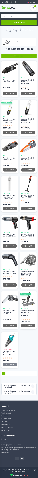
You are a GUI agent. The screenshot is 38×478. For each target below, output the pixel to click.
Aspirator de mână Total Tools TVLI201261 (9, 352)
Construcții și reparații (8, 410)
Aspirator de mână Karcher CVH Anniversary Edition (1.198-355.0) (27, 313)
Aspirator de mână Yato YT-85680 (27, 196)
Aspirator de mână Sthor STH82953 (9, 158)
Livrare (3, 439)
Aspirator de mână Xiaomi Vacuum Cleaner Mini (9, 196)
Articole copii (5, 430)
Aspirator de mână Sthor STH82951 (27, 158)
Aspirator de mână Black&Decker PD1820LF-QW (27, 273)
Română (32, 2)
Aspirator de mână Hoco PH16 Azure (9, 81)
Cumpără (11, 93)
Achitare (4, 442)
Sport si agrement (7, 427)
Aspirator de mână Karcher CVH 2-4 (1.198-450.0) (9, 120)
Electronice (5, 416)
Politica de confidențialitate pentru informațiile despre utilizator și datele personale (18, 449)
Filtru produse (19, 56)
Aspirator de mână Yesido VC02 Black (9, 272)
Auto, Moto (4, 421)
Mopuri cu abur (15, 42)
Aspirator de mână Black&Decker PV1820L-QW (9, 312)
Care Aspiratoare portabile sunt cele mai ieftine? (17, 386)
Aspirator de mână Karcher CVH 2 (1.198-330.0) (27, 120)
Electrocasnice (6, 419)
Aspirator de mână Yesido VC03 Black (9, 235)
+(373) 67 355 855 (10, 2)
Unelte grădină (6, 413)
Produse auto (5, 424)
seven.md (25, 475)
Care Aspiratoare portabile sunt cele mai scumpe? (17, 392)
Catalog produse (19, 22)
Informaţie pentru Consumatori (11, 445)
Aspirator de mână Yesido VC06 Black (27, 235)
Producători (5, 452)
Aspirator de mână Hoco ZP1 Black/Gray (27, 81)
